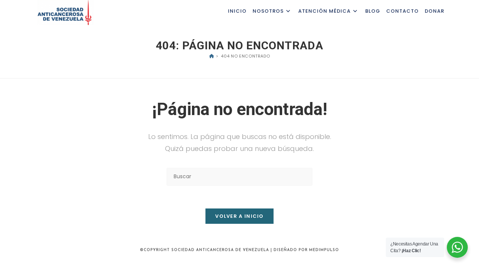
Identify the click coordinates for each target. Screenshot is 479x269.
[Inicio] (211, 56)
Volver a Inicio (239, 216)
